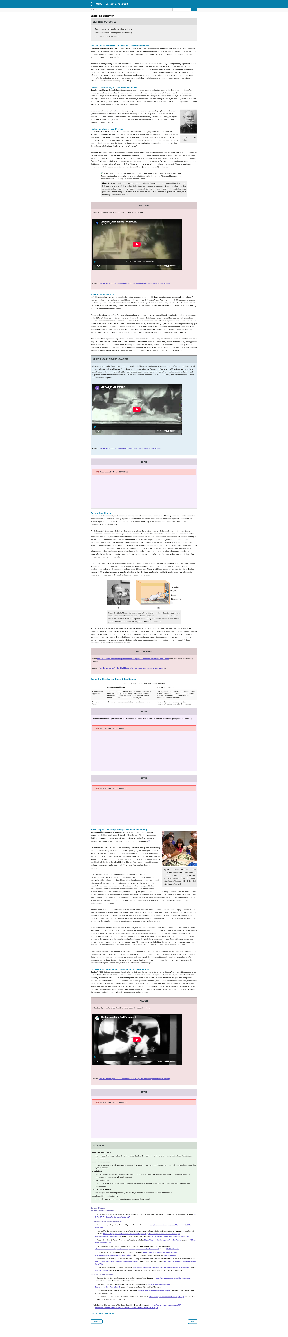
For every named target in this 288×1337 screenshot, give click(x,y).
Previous (97, 1321)
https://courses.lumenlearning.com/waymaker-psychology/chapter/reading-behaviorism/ (127, 1249)
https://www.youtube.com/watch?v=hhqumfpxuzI (173, 1278)
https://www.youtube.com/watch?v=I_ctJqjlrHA (155, 1291)
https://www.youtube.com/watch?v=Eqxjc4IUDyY (166, 1297)
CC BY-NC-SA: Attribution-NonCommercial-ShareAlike (169, 1236)
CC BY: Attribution (172, 1249)
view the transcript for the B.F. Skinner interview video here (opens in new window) (132, 668)
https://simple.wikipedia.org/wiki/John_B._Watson (162, 1240)
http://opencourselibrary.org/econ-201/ (164, 1225)
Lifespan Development (117, 4)
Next (192, 1321)
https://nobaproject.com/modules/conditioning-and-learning (116, 1261)
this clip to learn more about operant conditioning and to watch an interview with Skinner (133, 659)
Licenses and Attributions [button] (102, 1313)
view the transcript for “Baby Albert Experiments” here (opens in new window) (130, 448)
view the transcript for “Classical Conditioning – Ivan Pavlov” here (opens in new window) (134, 283)
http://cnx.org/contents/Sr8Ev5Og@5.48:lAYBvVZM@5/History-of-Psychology (161, 1268)
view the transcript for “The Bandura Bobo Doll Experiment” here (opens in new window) (134, 1079)
